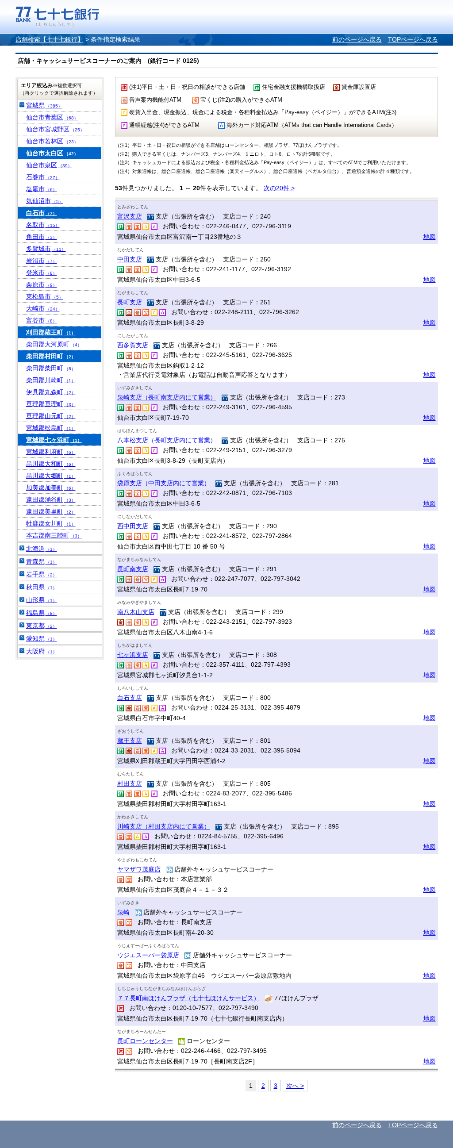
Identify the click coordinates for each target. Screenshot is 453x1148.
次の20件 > (279, 188)
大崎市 (43, 308)
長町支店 (129, 302)
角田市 (41, 236)
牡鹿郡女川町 (51, 523)
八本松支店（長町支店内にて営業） (166, 440)
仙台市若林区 (52, 141)
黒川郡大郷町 (51, 475)
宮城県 (44, 105)
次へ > (295, 1085)
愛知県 (41, 638)
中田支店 (129, 259)
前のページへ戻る (357, 39)
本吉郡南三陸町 (54, 535)
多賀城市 (46, 248)
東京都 (41, 625)
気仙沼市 (44, 200)
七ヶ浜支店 (132, 654)
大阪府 (41, 651)
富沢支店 (129, 216)
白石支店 (129, 697)
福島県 (41, 612)
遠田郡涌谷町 (51, 499)
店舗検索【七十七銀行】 (49, 39)
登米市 (41, 272)
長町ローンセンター (145, 1040)
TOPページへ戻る (413, 39)
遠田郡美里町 (51, 511)
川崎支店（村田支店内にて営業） (163, 826)
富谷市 (41, 320)
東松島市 (44, 296)
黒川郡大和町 (51, 463)
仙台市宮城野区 (55, 129)
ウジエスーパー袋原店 (148, 955)
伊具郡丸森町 (51, 391)
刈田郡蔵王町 (51, 332)
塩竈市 (41, 188)
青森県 (41, 561)
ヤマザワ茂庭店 (139, 869)
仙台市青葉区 (52, 117)
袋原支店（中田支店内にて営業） (163, 483)
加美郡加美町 (51, 487)
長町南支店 (132, 568)
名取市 (43, 224)
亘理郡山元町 (51, 415)
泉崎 (123, 912)
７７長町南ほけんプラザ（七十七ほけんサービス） (188, 998)
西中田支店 (132, 526)
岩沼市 (41, 260)
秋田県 (41, 587)
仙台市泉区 (49, 165)
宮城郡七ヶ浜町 (54, 439)
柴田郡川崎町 (51, 380)
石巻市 (43, 176)
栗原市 (41, 284)
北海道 (41, 548)
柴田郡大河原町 (54, 344)
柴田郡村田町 (51, 356)
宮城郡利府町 (51, 451)
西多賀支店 (132, 345)
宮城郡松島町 (51, 427)
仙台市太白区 (52, 153)
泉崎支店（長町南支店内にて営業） (166, 397)
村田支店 (129, 783)
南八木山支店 (135, 611)
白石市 (41, 212)
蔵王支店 (129, 740)
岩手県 (41, 574)
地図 (429, 236)
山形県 (41, 599)
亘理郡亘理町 (51, 403)
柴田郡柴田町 (51, 368)
